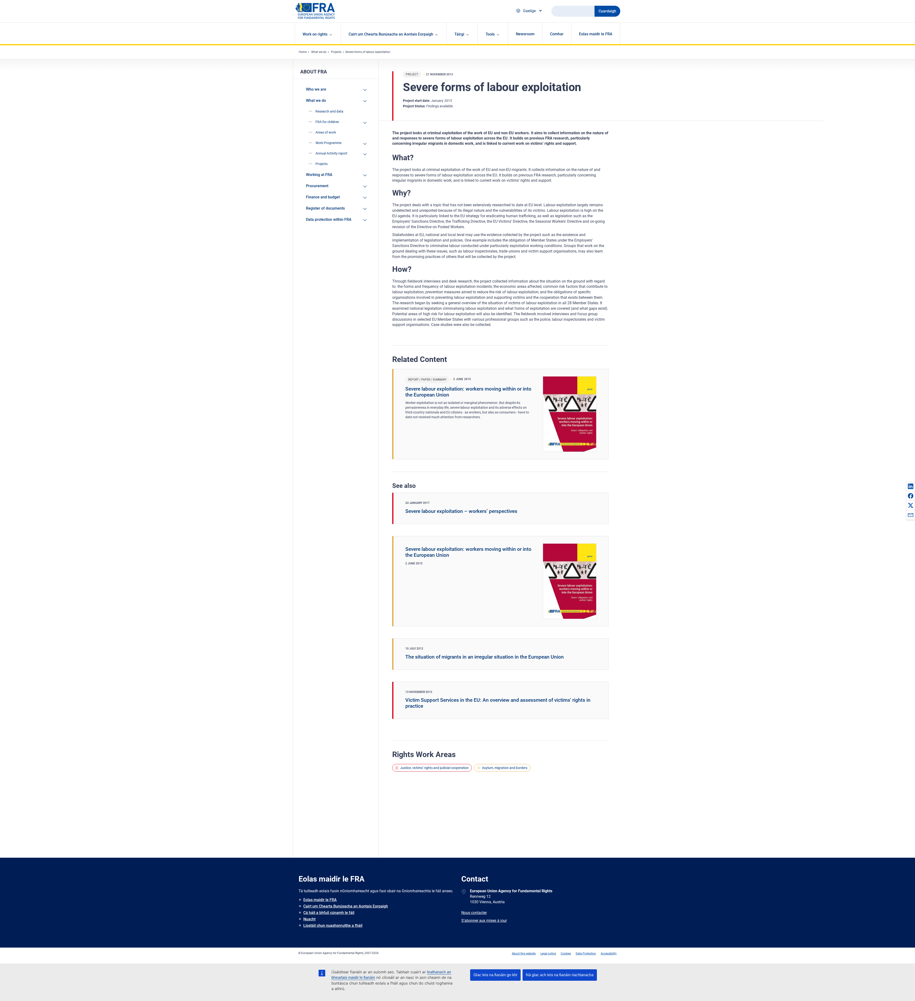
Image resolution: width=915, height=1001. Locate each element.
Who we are (316, 89)
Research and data (329, 111)
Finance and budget (323, 197)
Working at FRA (319, 174)
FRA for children (327, 122)
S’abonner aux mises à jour (484, 920)
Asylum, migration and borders (504, 768)
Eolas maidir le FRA (595, 34)
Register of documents (325, 208)
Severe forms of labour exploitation (367, 52)
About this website (524, 953)
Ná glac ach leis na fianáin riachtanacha (560, 975)
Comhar (557, 34)
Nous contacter (474, 912)
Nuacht (309, 919)
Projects (336, 52)
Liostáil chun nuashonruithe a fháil (332, 925)
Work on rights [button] (315, 34)
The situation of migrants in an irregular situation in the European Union (484, 657)
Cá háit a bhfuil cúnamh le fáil (328, 912)
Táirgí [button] (459, 34)
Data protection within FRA (328, 219)
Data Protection (586, 953)
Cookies (566, 953)
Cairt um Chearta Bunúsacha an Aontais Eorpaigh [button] (391, 34)
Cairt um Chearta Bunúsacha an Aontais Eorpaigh (345, 906)
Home (303, 52)
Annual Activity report (331, 153)
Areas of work (325, 132)
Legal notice (548, 953)
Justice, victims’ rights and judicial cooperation (434, 768)
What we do (318, 52)
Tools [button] (490, 34)
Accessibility (609, 953)
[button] (910, 486)
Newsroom (525, 34)
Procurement (317, 186)
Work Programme (328, 143)
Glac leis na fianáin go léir (495, 975)
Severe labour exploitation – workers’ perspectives (461, 511)
